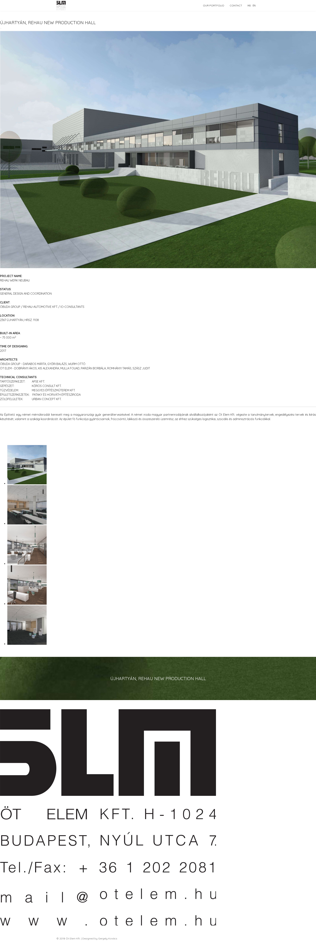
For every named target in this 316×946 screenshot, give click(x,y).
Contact (236, 5)
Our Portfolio (213, 5)
